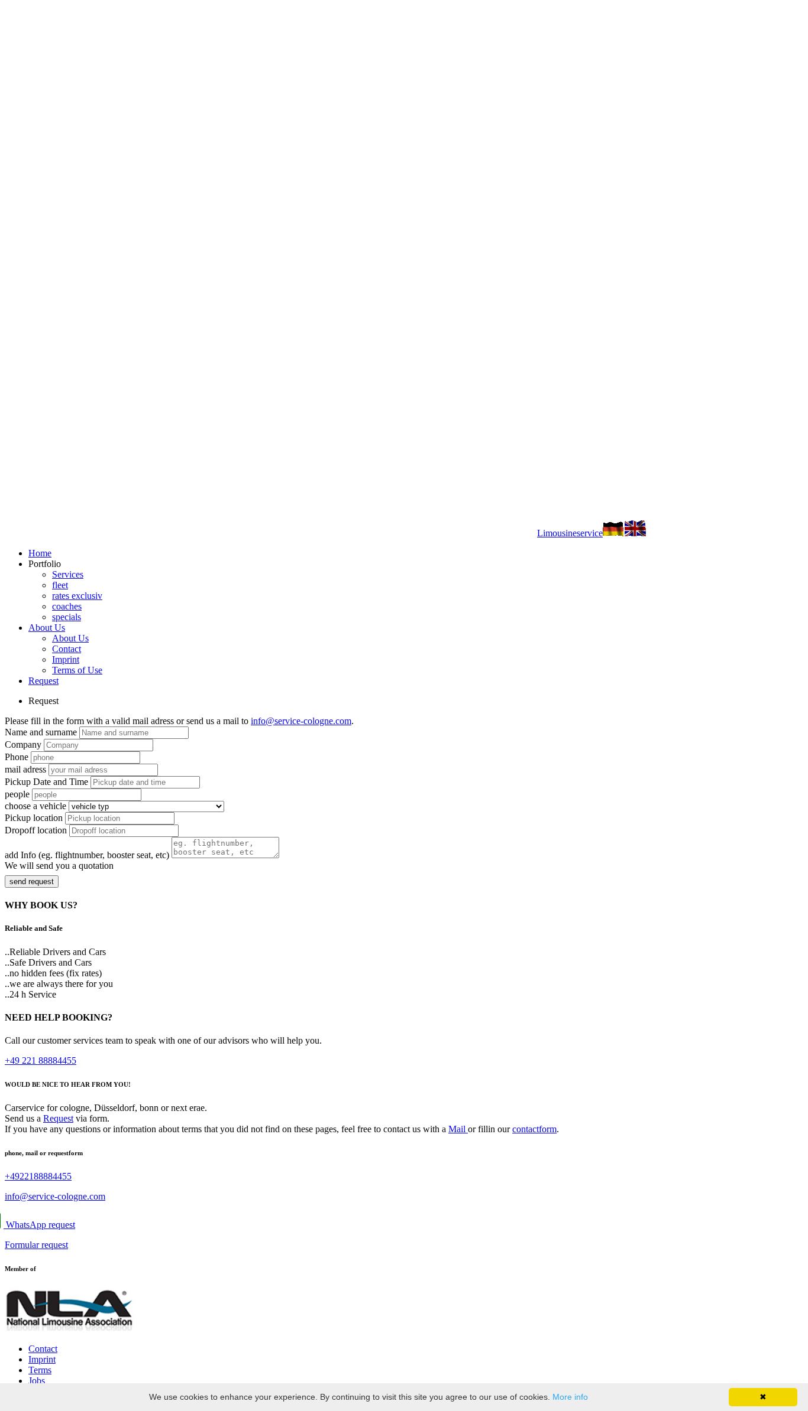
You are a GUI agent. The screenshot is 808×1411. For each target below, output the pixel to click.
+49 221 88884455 (40, 1060)
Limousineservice (570, 533)
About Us (46, 628)
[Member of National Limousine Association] (70, 1329)
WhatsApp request (40, 1225)
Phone (16, 757)
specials (66, 617)
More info (570, 1397)
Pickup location (34, 818)
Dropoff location (36, 830)
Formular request (36, 1245)
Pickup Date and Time (46, 782)
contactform (534, 1129)
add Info (87, 855)
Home (39, 553)
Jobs (36, 1381)
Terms (39, 1370)
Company (23, 744)
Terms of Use (77, 670)
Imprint (65, 659)
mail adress (25, 769)
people (17, 794)
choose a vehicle (35, 806)
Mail (458, 1129)
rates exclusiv (77, 596)
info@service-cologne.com (301, 721)
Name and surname (41, 732)
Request (43, 681)
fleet (60, 585)
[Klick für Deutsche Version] (613, 533)
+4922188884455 (38, 1176)
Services (67, 574)
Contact (66, 649)
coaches (67, 606)
